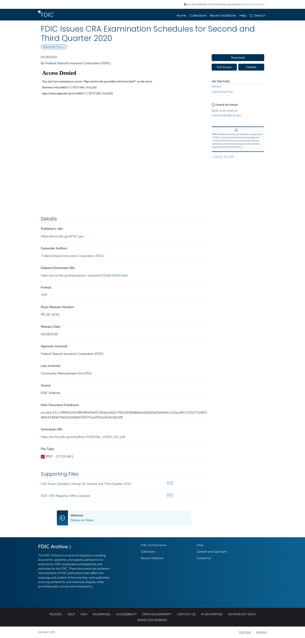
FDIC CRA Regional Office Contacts (65, 496)
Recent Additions (223, 15)
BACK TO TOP (224, 157)
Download (238, 58)
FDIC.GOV (245, 632)
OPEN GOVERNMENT (156, 614)
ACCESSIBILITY (126, 614)
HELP (71, 614)
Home (181, 15)
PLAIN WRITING (212, 614)
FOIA (83, 614)
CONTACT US (186, 614)
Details (216, 86)
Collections (198, 15)
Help (242, 15)
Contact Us (204, 558)
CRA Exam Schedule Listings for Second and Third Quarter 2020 (86, 484)
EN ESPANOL (102, 614)
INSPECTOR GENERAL (152, 620)
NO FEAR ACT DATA (242, 614)
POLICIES (55, 614)
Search (259, 15)
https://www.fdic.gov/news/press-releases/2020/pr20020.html (84, 275)
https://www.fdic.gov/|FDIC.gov (62, 236)
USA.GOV (261, 632)
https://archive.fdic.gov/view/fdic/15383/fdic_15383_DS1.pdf (83, 437)
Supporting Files (222, 92)
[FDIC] (46, 14)
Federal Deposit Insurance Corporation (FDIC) (77, 63)
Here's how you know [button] (253, 4)
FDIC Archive (53, 546)
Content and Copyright (211, 552)
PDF (44, 295)
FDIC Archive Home (154, 545)
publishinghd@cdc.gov (227, 115)
